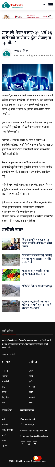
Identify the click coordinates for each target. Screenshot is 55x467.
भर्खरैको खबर (12, 229)
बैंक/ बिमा (5, 397)
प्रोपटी (4, 435)
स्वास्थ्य (4, 446)
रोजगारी (32, 397)
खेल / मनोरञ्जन (7, 430)
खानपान (5, 425)
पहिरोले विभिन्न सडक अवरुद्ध (37, 286)
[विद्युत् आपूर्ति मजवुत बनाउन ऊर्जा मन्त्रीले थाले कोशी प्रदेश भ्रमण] (11, 244)
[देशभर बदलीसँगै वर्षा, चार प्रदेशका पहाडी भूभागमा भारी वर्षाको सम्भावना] (11, 306)
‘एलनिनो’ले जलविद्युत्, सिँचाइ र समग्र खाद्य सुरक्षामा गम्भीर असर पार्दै (37, 258)
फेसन (4, 441)
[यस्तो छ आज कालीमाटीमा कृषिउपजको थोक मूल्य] (11, 275)
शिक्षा (31, 403)
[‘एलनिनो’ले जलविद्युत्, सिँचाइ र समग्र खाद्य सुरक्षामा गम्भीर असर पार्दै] (11, 260)
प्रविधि (4, 392)
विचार (4, 403)
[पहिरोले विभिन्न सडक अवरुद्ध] (11, 290)
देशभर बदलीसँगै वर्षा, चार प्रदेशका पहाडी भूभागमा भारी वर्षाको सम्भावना (36, 305)
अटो (3, 419)
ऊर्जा (31, 376)
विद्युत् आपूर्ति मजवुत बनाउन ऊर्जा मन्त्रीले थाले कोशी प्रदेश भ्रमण (37, 243)
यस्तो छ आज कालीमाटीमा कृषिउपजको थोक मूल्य (35, 272)
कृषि (31, 381)
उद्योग (31, 371)
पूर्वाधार (32, 387)
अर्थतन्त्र (4, 376)
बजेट (31, 392)
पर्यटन (4, 387)
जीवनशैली (5, 381)
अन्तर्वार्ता (5, 371)
